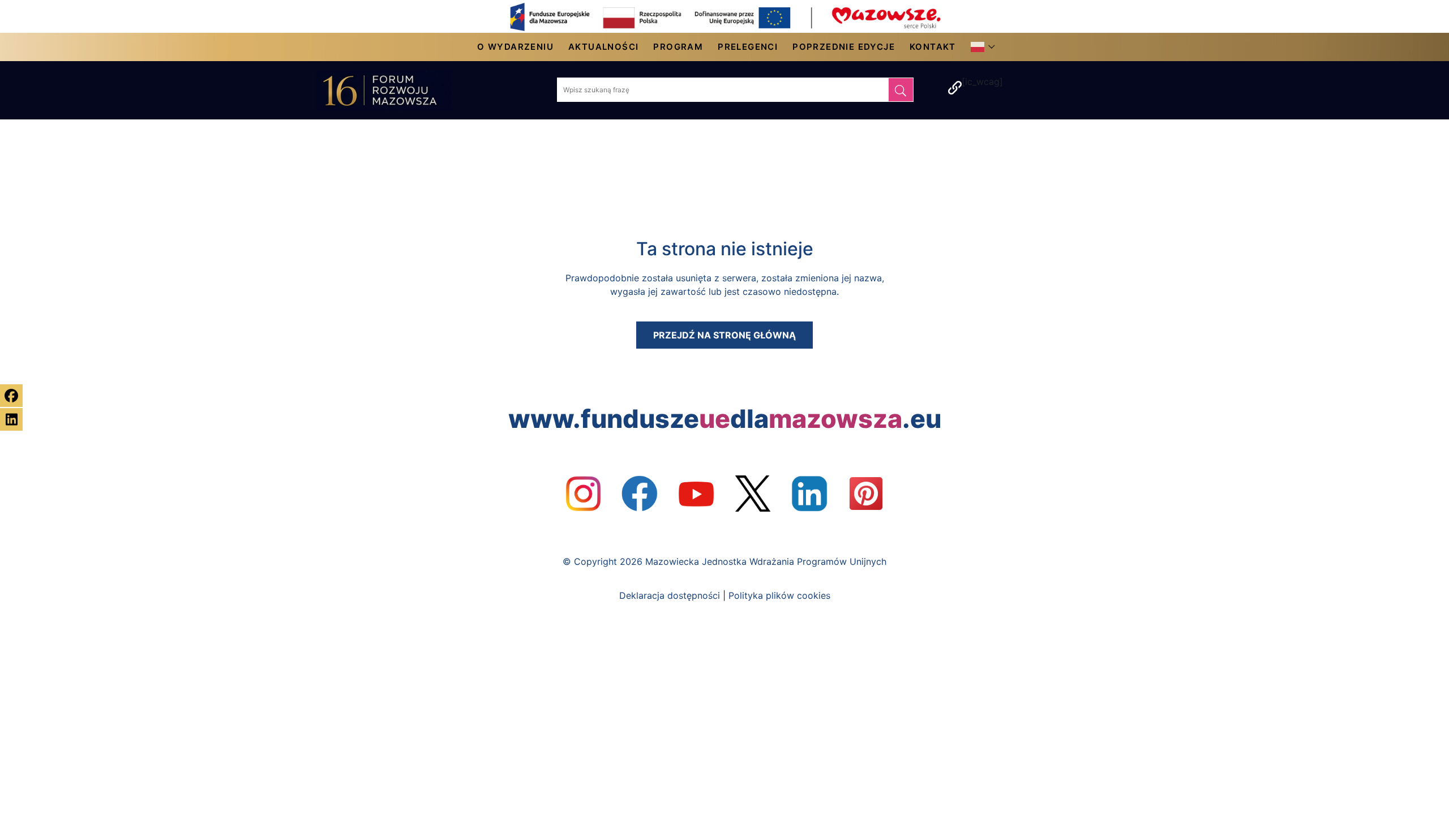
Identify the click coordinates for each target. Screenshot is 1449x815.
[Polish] (980, 47)
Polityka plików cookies (779, 595)
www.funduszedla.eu (724, 419)
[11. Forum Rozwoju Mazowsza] (395, 90)
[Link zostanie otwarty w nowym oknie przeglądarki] (583, 493)
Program (678, 46)
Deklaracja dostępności (669, 595)
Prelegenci (748, 46)
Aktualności (603, 46)
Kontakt (933, 46)
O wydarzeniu (515, 46)
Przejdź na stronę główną (724, 335)
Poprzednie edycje (843, 46)
